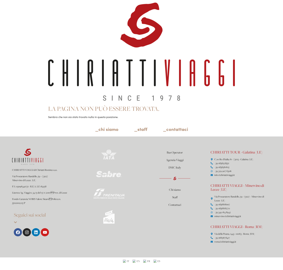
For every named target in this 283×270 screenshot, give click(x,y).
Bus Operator (175, 152)
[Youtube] (45, 232)
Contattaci (175, 205)
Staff (175, 197)
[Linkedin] (36, 232)
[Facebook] (18, 232)
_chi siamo (106, 129)
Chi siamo (175, 190)
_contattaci (175, 129)
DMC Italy (175, 167)
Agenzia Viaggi (175, 160)
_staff (140, 129)
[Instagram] (27, 232)
